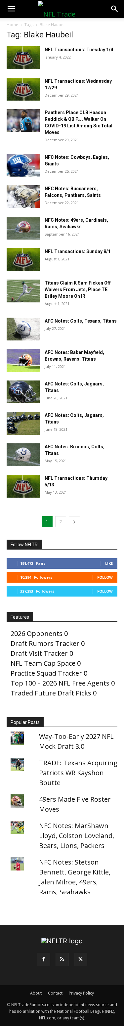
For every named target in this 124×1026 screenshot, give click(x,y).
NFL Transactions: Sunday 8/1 (77, 251)
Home (12, 24)
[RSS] (62, 959)
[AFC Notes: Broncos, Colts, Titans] (23, 454)
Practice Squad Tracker (46, 673)
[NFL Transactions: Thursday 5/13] (23, 486)
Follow (105, 577)
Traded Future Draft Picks (51, 693)
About (36, 993)
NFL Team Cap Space (43, 663)
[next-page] (74, 521)
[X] (80, 959)
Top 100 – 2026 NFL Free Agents (60, 683)
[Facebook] (43, 959)
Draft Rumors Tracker (45, 643)
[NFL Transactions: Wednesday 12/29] (23, 89)
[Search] (114, 9)
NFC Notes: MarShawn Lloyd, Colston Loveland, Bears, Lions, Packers (76, 835)
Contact (55, 993)
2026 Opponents (36, 633)
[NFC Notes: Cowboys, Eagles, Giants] (23, 165)
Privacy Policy (81, 993)
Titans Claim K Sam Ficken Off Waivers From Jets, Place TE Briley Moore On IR (78, 289)
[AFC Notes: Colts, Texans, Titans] (23, 329)
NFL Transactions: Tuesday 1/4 (79, 49)
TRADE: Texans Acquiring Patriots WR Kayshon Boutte (78, 772)
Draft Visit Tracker (39, 653)
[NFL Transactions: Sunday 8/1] (23, 259)
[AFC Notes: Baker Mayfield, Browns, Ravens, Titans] (23, 360)
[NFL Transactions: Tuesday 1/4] (23, 57)
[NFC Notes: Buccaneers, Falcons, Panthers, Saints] (23, 196)
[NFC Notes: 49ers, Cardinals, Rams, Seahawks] (23, 228)
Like (109, 563)
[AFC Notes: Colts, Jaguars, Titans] (23, 391)
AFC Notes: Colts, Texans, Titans (81, 321)
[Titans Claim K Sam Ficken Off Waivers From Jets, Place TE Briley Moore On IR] (23, 291)
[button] (11, 9)
